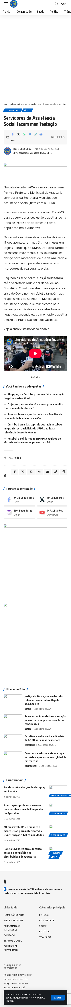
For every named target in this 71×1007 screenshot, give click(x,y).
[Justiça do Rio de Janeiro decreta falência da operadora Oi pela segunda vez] (13, 701)
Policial (55, 853)
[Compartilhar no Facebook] (12, 134)
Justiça (28, 708)
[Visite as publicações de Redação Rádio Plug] (7, 151)
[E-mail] (47, 472)
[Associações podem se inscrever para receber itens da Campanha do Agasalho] (58, 808)
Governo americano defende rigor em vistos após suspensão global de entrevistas (45, 757)
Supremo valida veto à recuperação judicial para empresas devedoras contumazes (45, 720)
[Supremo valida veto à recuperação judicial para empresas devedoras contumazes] (13, 721)
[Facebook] (20, 500)
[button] (58, 997)
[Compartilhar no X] (18, 134)
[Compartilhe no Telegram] (29, 134)
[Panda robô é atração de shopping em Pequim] (58, 790)
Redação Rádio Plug (22, 149)
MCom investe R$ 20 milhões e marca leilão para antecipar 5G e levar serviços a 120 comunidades (24, 830)
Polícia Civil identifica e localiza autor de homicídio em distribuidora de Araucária (23, 852)
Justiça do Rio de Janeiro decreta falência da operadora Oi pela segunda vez (44, 700)
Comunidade (12, 110)
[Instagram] (20, 512)
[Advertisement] (35, 63)
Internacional (31, 766)
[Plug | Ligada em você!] (13, 4)
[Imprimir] (41, 134)
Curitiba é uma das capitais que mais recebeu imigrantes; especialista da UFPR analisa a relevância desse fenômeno (33, 428)
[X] (52, 500)
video (18, 457)
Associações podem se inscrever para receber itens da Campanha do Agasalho (23, 809)
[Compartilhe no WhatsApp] (24, 134)
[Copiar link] (35, 134)
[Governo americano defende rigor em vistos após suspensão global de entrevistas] (13, 758)
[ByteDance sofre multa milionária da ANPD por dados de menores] (13, 741)
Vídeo (27, 110)
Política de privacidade (17, 997)
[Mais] (12, 140)
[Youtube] (52, 512)
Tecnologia (30, 745)
